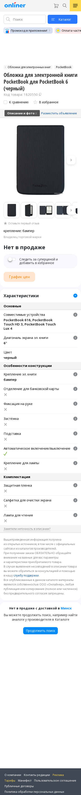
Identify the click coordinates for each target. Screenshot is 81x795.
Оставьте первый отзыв (23, 223)
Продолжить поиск (40, 630)
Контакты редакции (37, 775)
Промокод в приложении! (29, 30)
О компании (12, 775)
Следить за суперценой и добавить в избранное (38, 261)
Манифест (25, 780)
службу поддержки (26, 575)
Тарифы (9, 780)
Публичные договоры (19, 786)
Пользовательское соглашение (55, 780)
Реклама (58, 775)
